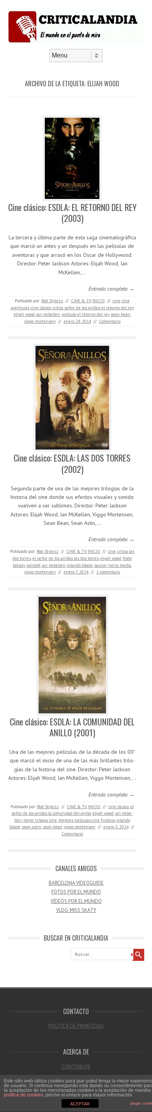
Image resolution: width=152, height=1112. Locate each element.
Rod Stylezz (52, 300)
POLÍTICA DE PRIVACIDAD (76, 1026)
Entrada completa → (111, 288)
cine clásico (41, 307)
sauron (100, 565)
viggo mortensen (40, 321)
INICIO (98, 300)
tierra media (119, 565)
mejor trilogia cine (40, 820)
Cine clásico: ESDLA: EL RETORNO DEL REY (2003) (72, 213)
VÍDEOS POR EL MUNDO (76, 901)
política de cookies (23, 1095)
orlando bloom (80, 565)
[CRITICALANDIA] (76, 42)
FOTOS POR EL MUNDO (76, 892)
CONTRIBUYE (76, 1066)
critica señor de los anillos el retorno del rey (93, 307)
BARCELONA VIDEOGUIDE (76, 883)
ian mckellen (48, 314)
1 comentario (108, 572)
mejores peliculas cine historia (86, 820)
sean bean (120, 314)
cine (116, 300)
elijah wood (24, 314)
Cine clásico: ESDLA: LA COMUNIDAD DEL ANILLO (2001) (72, 727)
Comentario (109, 321)
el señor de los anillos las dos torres (65, 558)
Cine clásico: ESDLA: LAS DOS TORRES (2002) (72, 463)
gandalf (33, 565)
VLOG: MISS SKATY (76, 910)
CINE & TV (81, 300)
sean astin (31, 827)
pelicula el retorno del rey (85, 314)
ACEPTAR (80, 1104)
